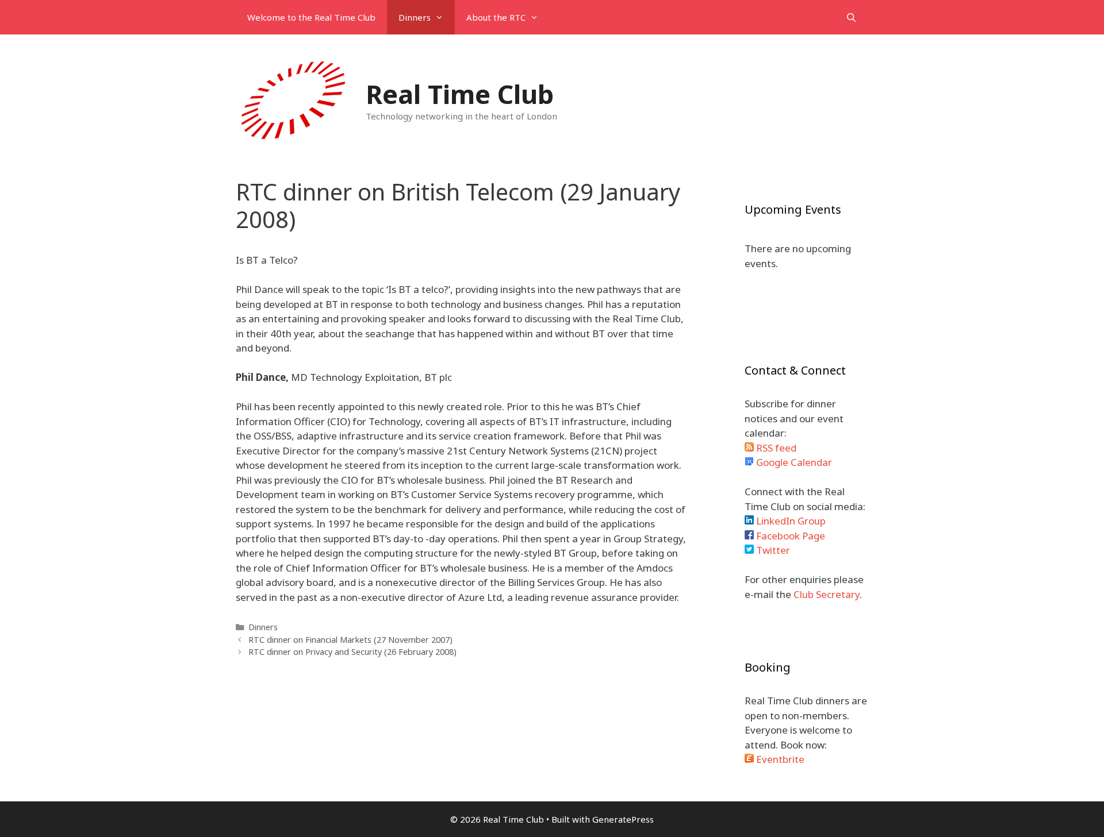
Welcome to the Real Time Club (311, 17)
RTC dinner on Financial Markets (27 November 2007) (350, 639)
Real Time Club (460, 93)
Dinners (414, 17)
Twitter (772, 550)
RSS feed (775, 447)
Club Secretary (826, 594)
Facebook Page (789, 535)
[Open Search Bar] (851, 17)
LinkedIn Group (790, 520)
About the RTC (496, 17)
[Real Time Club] (293, 99)
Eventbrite (779, 759)
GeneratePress (623, 819)
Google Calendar (793, 462)
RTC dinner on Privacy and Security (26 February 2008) (352, 651)
